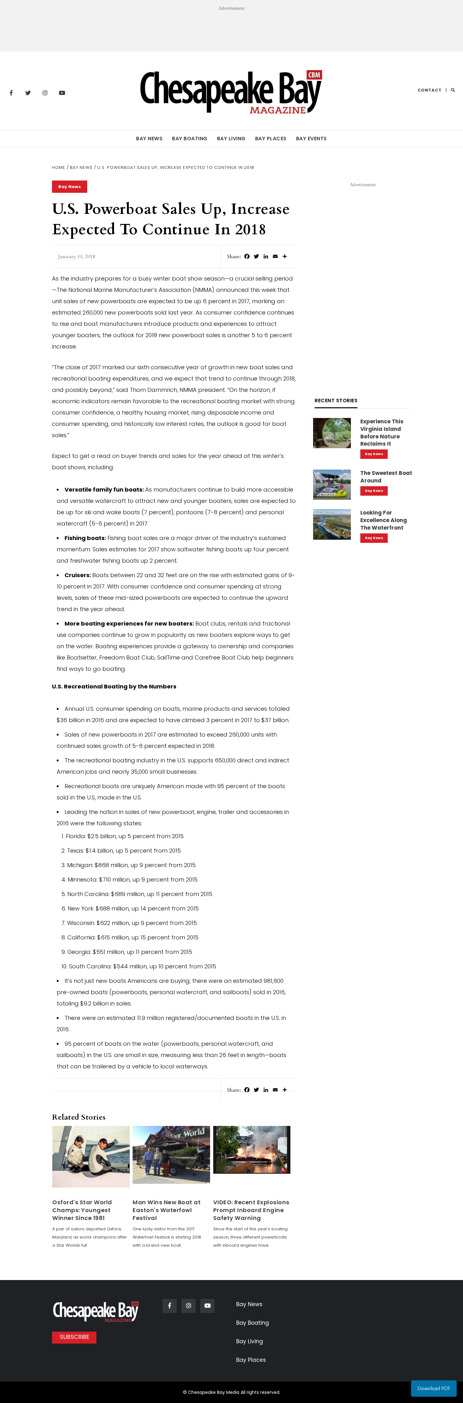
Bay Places (271, 138)
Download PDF (433, 1388)
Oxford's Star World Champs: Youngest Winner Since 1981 (82, 1210)
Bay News (149, 138)
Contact (430, 90)
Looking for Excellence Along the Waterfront (383, 520)
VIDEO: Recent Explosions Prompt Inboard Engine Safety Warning (251, 1210)
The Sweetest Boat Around (386, 476)
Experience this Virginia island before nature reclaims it (381, 433)
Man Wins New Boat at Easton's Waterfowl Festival (167, 1210)
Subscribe (74, 1337)
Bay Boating (190, 138)
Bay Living (231, 138)
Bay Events (311, 138)
